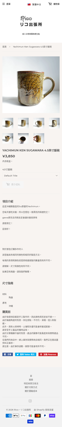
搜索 (31, 379)
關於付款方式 (31, 387)
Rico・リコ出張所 (22, 409)
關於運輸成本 (31, 391)
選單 (8, 4)
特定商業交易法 (31, 383)
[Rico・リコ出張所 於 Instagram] (30, 401)
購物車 (56, 4)
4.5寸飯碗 (7, 169)
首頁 (4, 46)
